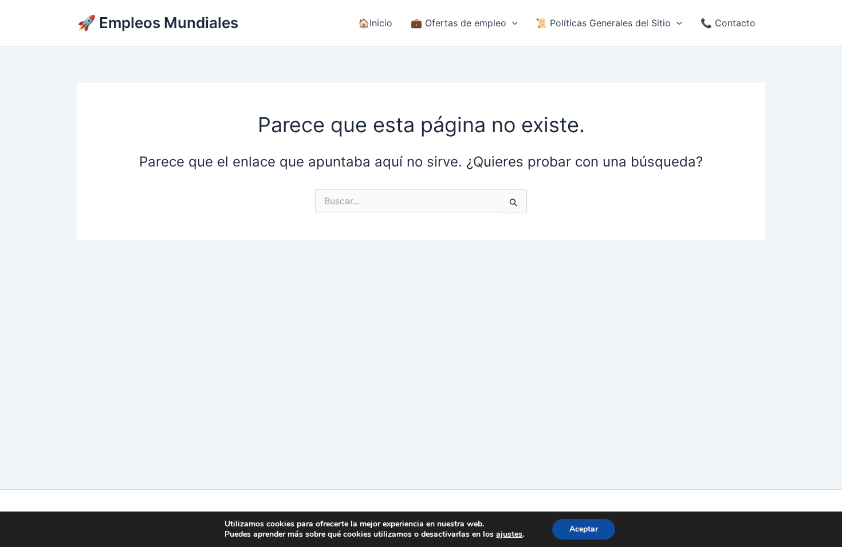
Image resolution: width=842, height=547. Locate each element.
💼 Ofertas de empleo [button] (458, 23)
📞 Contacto (728, 23)
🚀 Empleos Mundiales (157, 22)
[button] (512, 23)
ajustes (509, 534)
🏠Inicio (375, 23)
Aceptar (583, 529)
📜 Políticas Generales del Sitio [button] (603, 23)
